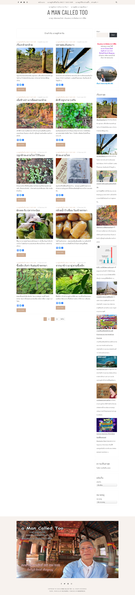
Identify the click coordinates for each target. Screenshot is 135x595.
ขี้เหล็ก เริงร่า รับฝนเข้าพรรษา (32, 265)
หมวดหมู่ (99, 499)
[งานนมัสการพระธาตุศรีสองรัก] (107, 288)
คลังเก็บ (99, 482)
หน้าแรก (41, 2)
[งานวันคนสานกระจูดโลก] (107, 390)
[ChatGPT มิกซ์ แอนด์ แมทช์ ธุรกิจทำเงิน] (107, 176)
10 (57, 319)
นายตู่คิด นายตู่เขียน (78, 7)
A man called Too (67, 12)
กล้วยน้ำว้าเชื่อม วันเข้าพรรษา (71, 210)
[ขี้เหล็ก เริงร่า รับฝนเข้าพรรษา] (35, 281)
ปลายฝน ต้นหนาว (65, 44)
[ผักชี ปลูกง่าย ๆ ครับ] (74, 115)
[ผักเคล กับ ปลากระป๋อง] (35, 226)
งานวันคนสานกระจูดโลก (103, 400)
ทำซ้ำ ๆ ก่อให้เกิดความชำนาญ (105, 267)
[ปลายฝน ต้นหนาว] (74, 60)
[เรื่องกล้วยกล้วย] (35, 60)
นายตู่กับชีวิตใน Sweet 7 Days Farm (60, 2)
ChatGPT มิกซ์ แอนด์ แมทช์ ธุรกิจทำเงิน (106, 185)
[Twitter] (64, 584)
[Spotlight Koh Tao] (107, 361)
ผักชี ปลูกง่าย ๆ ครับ (66, 100)
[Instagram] (71, 584)
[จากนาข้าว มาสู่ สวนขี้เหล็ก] (74, 281)
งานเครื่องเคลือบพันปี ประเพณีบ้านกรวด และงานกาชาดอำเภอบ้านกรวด (105, 334)
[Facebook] (61, 584)
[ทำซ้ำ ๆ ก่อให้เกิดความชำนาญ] (107, 255)
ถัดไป (62, 319)
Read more (21, 89)
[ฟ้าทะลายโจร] (74, 171)
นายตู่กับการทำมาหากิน (58, 7)
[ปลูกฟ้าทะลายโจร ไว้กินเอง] (35, 171)
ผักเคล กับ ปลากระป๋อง (28, 210)
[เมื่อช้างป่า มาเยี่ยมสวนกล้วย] (35, 115)
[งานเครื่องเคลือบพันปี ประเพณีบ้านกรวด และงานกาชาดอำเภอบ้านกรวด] (107, 322)
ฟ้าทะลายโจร (63, 155)
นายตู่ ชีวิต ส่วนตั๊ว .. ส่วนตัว (86, 2)
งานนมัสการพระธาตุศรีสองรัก (105, 297)
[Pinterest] (68, 584)
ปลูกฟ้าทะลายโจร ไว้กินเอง (31, 155)
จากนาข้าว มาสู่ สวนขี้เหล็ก (70, 265)
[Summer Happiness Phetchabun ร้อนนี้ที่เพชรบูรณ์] (107, 425)
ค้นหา (98, 31)
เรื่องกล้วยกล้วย (25, 44)
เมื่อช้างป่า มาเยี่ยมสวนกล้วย (31, 100)
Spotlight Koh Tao (102, 369)
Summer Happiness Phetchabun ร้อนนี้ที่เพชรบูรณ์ (106, 435)
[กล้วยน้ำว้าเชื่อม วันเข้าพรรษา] (74, 226)
